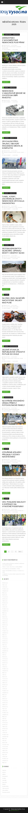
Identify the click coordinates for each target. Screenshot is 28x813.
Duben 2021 (4, 682)
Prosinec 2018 (5, 734)
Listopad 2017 (5, 760)
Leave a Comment (7, 49)
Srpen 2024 (4, 616)
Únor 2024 (4, 626)
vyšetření (20, 207)
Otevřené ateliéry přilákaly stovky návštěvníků (11, 454)
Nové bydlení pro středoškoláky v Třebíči (11, 568)
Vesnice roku (16, 358)
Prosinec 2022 (5, 648)
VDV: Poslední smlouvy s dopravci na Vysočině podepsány (14, 504)
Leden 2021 (4, 688)
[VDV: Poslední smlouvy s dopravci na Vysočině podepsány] (14, 520)
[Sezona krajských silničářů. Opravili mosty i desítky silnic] (14, 266)
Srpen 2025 (4, 594)
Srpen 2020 (4, 698)
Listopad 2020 (5, 692)
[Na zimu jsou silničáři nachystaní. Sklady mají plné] (14, 316)
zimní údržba (15, 306)
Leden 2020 (4, 710)
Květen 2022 (4, 660)
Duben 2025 (4, 600)
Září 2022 (4, 654)
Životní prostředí (13, 346)
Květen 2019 (4, 724)
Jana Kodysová (6, 45)
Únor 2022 (4, 664)
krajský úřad (8, 409)
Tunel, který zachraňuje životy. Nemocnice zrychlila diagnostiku (13, 199)
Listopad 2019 (5, 714)
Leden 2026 (4, 586)
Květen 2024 (5, 620)
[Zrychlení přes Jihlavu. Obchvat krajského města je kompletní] (14, 163)
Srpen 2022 (4, 656)
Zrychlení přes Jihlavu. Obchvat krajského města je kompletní (12, 144)
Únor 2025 (4, 604)
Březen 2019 (5, 728)
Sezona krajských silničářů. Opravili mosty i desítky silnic (13, 250)
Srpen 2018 (4, 742)
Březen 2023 (5, 642)
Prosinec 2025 (5, 588)
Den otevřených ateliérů (8, 461)
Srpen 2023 (4, 636)
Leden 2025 (4, 606)
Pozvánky (4, 780)
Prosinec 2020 (5, 690)
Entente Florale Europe (8, 358)
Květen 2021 (4, 680)
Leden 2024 (4, 628)
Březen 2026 (5, 582)
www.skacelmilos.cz (15, 810)
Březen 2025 (5, 602)
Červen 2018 (5, 746)
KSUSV (9, 257)
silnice (18, 257)
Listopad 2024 (5, 610)
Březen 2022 (5, 662)
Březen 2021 (5, 684)
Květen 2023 (4, 640)
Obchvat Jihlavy (20, 152)
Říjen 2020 (4, 694)
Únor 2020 (4, 708)
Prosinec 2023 (5, 630)
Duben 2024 (4, 622)
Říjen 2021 (4, 672)
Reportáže (4, 782)
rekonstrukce (13, 257)
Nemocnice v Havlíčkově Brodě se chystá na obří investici (13, 94)
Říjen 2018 (4, 738)
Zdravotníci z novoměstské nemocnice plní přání (13, 40)
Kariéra (4, 772)
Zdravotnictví (16, 34)
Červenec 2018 (5, 744)
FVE (4, 409)
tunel (16, 207)
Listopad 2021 (5, 670)
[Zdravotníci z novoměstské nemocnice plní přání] (14, 57)
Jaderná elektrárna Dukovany (9, 152)
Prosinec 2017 (5, 758)
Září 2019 (4, 718)
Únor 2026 (4, 584)
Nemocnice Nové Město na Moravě (13, 46)
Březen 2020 (5, 706)
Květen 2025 (4, 598)
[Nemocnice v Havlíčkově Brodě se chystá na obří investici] (14, 110)
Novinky (6, 87)
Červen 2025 (5, 596)
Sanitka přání (5, 48)
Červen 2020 (5, 700)
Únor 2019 (4, 730)
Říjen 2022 (4, 652)
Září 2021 (4, 674)
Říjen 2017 (4, 762)
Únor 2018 (4, 754)
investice (5, 257)
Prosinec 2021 (5, 668)
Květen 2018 (4, 748)
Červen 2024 (5, 618)
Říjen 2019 (4, 716)
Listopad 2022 (5, 650)
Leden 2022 (4, 666)
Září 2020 (4, 696)
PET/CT (13, 207)
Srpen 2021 (4, 676)
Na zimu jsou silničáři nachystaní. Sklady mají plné (13, 300)
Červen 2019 (5, 722)
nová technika (9, 306)
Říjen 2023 (4, 634)
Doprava (6, 245)
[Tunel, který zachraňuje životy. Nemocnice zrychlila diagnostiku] (14, 217)
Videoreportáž (5, 788)
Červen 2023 (5, 638)
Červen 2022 (5, 658)
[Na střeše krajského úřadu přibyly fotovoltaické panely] (14, 419)
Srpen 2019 (4, 720)
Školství (4, 784)
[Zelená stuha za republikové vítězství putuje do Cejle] (14, 369)
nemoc (4, 46)
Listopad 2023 (5, 632)
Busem (4, 510)
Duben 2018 (4, 750)
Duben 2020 (4, 704)
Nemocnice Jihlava (7, 207)
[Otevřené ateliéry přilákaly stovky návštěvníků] (14, 470)
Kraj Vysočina (17, 461)
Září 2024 (4, 614)
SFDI (3, 153)
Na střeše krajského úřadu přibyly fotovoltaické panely (13, 403)
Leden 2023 (4, 646)
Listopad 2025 (5, 590)
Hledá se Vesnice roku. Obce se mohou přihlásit (12, 566)
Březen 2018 (5, 752)
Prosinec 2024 (5, 608)
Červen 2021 (5, 678)
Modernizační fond (15, 409)
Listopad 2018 (5, 736)
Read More (5, 132)
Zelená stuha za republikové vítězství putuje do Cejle (13, 352)
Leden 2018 (4, 756)
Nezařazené (5, 776)
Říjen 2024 (4, 612)
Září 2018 (4, 740)
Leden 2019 (4, 732)
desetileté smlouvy (10, 510)
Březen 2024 (5, 624)
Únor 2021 (4, 686)
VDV (22, 510)
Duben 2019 (4, 726)
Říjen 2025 (4, 592)
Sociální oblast (8, 34)
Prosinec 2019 (5, 712)
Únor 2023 (4, 644)
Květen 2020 (5, 702)
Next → (20, 551)
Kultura (6, 448)
